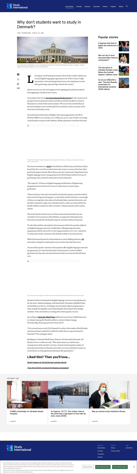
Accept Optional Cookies (120, 467)
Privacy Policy (115, 451)
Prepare (113, 7)
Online (121, 7)
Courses (87, 7)
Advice (105, 7)
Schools (79, 7)
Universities (69, 7)
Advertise (129, 448)
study (49, 166)
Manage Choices (87, 467)
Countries (96, 7)
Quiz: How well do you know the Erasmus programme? (48, 368)
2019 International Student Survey (59, 98)
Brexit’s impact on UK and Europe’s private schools (46, 362)
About (113, 448)
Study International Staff (26, 33)
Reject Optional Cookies (103, 467)
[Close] (134, 467)
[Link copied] (18, 88)
